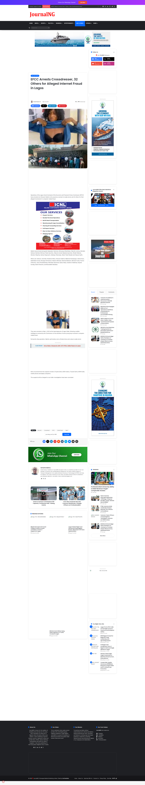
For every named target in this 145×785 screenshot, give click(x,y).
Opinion (88, 23)
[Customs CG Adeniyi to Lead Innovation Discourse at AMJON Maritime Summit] (95, 300)
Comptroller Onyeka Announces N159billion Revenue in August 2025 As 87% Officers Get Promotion (107, 666)
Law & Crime (79, 23)
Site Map (109, 778)
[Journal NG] (42, 14)
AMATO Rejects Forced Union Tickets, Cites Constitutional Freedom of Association (107, 321)
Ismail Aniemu (36, 101)
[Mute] (110, 205)
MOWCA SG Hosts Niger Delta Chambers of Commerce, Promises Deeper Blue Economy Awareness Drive (107, 339)
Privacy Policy (103, 778)
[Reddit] (58, 441)
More (95, 23)
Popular (102, 292)
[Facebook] (44, 441)
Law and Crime (34, 75)
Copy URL (66, 434)
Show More (102, 535)
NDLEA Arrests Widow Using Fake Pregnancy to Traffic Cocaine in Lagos (57, 632)
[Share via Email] (73, 441)
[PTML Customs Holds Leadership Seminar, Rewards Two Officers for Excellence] (95, 508)
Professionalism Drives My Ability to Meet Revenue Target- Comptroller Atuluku (102, 489)
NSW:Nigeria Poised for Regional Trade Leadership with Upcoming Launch (107, 638)
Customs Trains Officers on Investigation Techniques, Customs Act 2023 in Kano (107, 517)
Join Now (82, 2)
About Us (80, 778)
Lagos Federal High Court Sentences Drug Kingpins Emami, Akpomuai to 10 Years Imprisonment (76, 529)
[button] (103, 200)
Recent (93, 292)
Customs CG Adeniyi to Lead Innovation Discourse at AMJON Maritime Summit (107, 300)
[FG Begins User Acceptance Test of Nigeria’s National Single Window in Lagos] (95, 647)
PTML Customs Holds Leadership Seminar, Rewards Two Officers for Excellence (107, 509)
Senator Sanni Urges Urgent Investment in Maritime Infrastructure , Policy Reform (107, 656)
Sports (43, 23)
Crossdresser (47, 430)
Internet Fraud (60, 430)
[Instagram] (45, 479)
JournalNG (36, 778)
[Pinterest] (54, 441)
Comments (111, 292)
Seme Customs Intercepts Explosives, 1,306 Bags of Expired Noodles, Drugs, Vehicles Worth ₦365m (107, 499)
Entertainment (68, 23)
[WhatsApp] (43, 747)
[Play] (93, 205)
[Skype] (65, 441)
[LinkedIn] (51, 441)
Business (58, 23)
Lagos (66, 430)
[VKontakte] (62, 441)
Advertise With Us (88, 778)
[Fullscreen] (112, 205)
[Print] (76, 441)
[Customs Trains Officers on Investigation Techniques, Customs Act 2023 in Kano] (95, 517)
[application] (102, 200)
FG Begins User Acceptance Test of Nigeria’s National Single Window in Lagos (107, 647)
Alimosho (39, 430)
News (36, 23)
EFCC (53, 430)
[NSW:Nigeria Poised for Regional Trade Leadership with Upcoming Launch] (95, 638)
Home (31, 23)
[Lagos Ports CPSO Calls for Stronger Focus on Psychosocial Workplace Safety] (95, 629)
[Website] (41, 479)
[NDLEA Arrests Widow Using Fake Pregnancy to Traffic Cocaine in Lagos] (58, 573)
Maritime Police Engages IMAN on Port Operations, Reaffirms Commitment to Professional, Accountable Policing (107, 310)
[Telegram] (41, 747)
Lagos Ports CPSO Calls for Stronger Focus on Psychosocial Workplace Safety (107, 629)
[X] (47, 441)
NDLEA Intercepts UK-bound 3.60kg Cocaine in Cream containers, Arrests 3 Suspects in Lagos (38, 529)
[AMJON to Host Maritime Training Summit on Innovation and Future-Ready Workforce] (95, 329)
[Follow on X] (40, 101)
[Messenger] (69, 441)
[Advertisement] (87, 13)
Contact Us (96, 778)
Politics (50, 23)
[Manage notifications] (3, 781)
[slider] (101, 205)
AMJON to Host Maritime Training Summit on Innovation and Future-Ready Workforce (71, 6)
